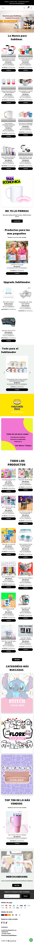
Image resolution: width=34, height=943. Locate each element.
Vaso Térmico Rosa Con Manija (17, 835)
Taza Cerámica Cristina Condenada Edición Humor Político (25, 545)
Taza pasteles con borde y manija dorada (25, 91)
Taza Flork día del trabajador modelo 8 (25, 638)
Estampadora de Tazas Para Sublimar (25, 302)
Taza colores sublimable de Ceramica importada (25, 124)
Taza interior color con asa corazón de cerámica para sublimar (17, 380)
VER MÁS (17, 660)
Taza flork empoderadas (8, 641)
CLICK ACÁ (17, 221)
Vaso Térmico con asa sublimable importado (25, 157)
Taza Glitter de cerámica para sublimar (25, 59)
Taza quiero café (25, 608)
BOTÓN (17, 885)
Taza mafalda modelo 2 (8, 577)
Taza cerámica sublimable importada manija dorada (8, 124)
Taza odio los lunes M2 (8, 544)
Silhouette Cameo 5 (8, 302)
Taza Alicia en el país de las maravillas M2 (25, 512)
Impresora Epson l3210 (8, 330)
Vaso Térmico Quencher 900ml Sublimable (8, 157)
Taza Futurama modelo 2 (25, 578)
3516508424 (4, 932)
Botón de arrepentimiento (9, 935)
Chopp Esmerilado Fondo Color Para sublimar (8, 91)
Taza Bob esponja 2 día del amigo (8, 480)
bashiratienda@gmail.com (8, 930)
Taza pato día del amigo (25, 480)
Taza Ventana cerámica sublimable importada (8, 59)
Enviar (26, 896)
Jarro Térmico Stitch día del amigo (8, 507)
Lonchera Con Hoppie (17, 265)
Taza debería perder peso (8, 609)
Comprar (8, 70)
